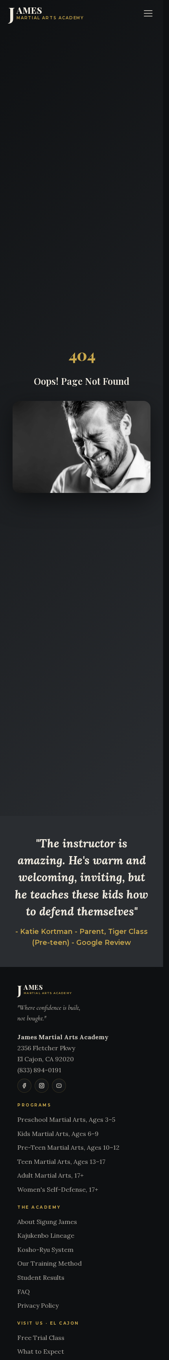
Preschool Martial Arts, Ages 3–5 (66, 1119)
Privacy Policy (38, 1305)
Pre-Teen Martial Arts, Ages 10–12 (68, 1147)
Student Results (40, 1277)
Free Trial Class (40, 1338)
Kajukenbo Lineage (45, 1235)
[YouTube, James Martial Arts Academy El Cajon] (59, 1086)
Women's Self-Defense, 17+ (57, 1189)
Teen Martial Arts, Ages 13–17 (61, 1161)
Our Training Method (49, 1263)
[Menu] (148, 13)
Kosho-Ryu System (45, 1249)
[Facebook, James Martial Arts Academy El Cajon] (24, 1086)
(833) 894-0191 (39, 1070)
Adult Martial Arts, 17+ (50, 1175)
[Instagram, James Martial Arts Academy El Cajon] (42, 1086)
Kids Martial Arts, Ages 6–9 (58, 1134)
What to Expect (40, 1351)
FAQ (23, 1292)
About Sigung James (47, 1222)
